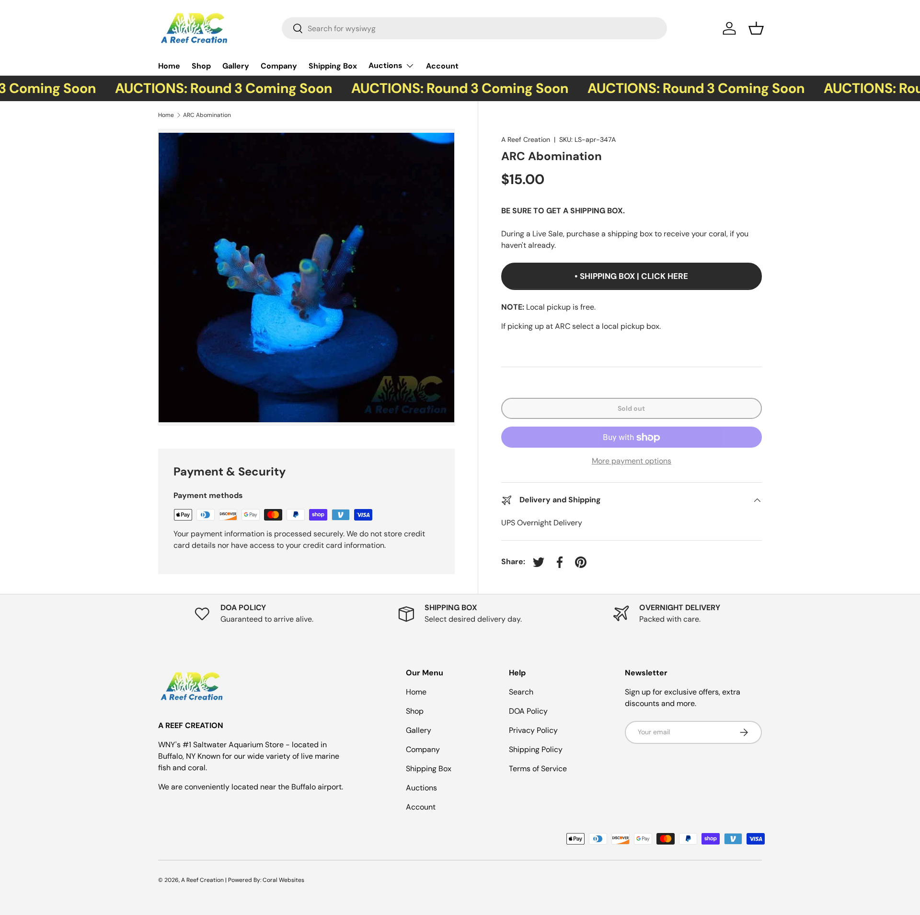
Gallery (235, 66)
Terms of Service (538, 769)
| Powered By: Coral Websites (264, 880)
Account (442, 66)
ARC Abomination (207, 115)
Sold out (631, 408)
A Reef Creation (525, 139)
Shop (201, 66)
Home (169, 66)
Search (521, 692)
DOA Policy (528, 711)
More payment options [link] (631, 461)
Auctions (385, 65)
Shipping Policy (536, 749)
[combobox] (474, 28)
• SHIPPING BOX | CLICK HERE (631, 276)
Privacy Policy (533, 730)
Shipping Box (333, 66)
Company (279, 66)
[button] (756, 28)
